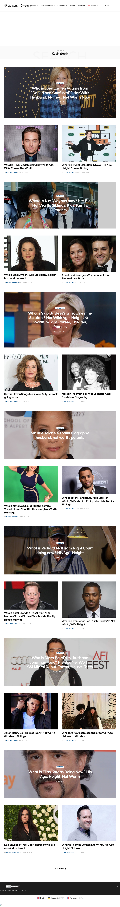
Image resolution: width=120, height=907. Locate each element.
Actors (60, 83)
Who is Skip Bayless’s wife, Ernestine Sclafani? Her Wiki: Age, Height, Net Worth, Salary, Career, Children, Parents (60, 320)
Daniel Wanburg (12, 282)
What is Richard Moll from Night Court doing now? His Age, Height (60, 550)
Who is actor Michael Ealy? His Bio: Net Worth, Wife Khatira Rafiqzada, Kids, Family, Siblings (88, 501)
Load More (59, 869)
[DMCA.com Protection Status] (13, 888)
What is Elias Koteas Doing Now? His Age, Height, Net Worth (60, 774)
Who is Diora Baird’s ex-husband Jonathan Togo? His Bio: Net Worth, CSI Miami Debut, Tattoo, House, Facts (60, 662)
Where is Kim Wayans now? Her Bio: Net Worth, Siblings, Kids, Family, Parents (60, 205)
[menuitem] (93, 5)
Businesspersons (47, 5)
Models (72, 5)
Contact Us (22, 890)
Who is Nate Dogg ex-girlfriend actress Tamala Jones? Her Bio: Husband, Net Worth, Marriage (30, 509)
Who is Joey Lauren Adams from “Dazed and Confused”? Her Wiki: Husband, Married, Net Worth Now (60, 92)
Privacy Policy (12, 890)
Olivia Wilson (11, 172)
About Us (3, 890)
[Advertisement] (60, 29)
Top (118, 887)
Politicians (81, 5)
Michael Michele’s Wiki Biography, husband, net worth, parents (60, 435)
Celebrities (61, 5)
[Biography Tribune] (17, 5)
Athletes (33, 5)
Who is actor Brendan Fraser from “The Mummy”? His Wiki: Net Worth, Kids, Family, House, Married (29, 616)
